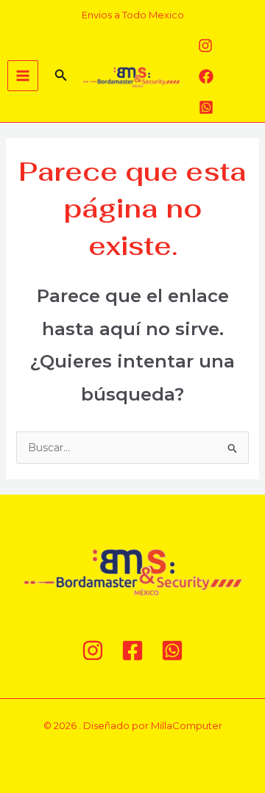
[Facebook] (206, 76)
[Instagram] (205, 45)
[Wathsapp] (206, 107)
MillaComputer (186, 725)
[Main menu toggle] (22, 75)
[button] (61, 75)
